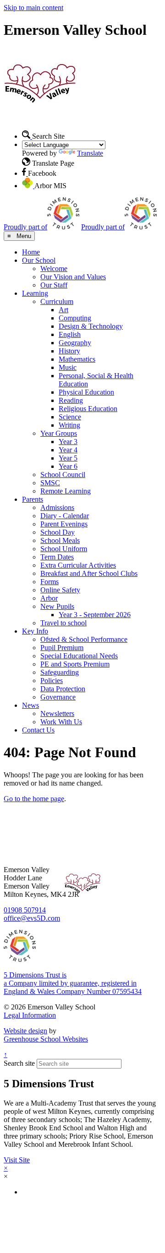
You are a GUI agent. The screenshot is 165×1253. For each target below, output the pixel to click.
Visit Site (17, 1160)
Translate (90, 153)
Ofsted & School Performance (83, 639)
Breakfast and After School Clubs (89, 573)
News (30, 705)
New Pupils (57, 606)
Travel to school (63, 623)
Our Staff (53, 285)
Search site (19, 1063)
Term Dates (57, 557)
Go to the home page (34, 799)
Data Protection (62, 689)
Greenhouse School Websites (46, 1039)
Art (63, 310)
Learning (35, 293)
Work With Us (61, 722)
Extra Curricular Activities (78, 565)
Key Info (35, 631)
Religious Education (88, 408)
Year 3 (68, 441)
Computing (75, 318)
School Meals (60, 540)
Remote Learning (65, 491)
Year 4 (68, 450)
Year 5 (68, 458)
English (70, 334)
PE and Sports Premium (75, 664)
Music (68, 367)
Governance (58, 697)
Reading (71, 400)
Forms (49, 582)
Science (70, 417)
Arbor (49, 598)
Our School (38, 260)
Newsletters (57, 713)
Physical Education (86, 392)
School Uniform (63, 549)
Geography (75, 343)
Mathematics (77, 359)
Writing (69, 425)
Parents (32, 499)
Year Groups (58, 433)
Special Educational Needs (79, 656)
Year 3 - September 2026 (95, 614)
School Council (62, 474)
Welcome (53, 268)
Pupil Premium (61, 647)
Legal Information (30, 1015)
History (69, 351)
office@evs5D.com (32, 918)
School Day (57, 532)
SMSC (50, 483)
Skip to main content (33, 7)
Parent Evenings (64, 524)
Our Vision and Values (73, 277)
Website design (25, 1031)
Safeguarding (59, 672)
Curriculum (56, 301)
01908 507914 (25, 910)
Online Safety (60, 590)
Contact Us (38, 730)
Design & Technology (91, 326)
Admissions (57, 507)
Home (31, 252)
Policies (51, 680)
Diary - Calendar (64, 516)
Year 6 (68, 466)
